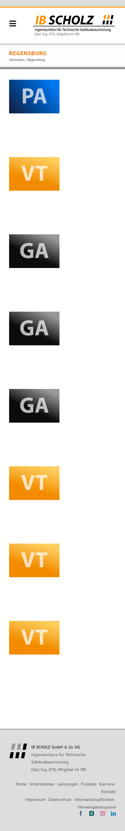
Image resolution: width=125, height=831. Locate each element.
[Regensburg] (34, 96)
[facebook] (80, 813)
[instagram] (102, 813)
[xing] (91, 813)
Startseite (16, 59)
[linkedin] (113, 813)
